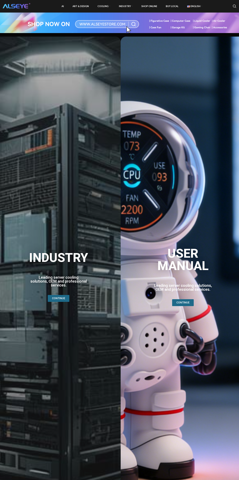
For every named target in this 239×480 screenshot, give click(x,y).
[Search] (234, 6)
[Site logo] (17, 5)
